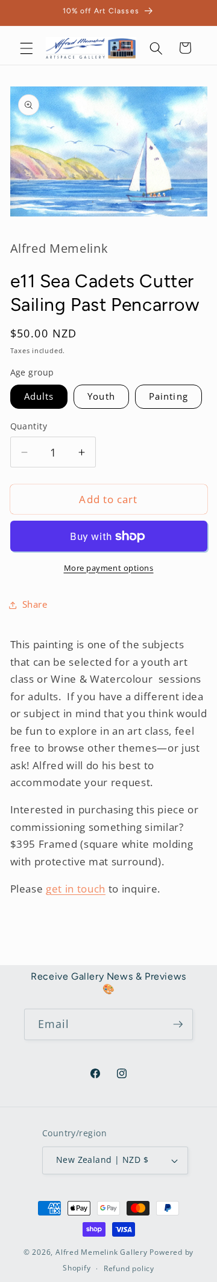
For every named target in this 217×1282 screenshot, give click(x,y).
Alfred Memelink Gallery (101, 1252)
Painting (168, 396)
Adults (39, 396)
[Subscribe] (177, 1024)
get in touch (75, 889)
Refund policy (129, 1268)
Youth (101, 396)
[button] (26, 47)
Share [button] (35, 604)
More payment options (109, 567)
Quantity (29, 426)
